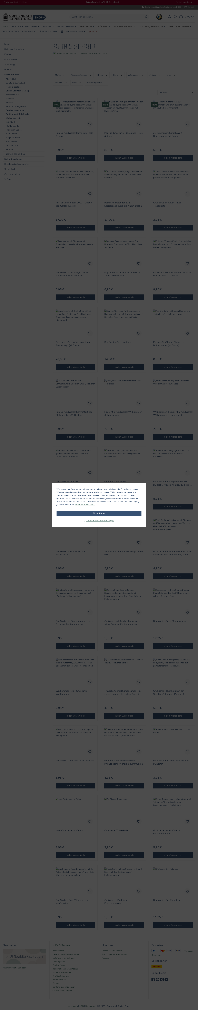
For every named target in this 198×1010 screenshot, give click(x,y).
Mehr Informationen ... (85, 504)
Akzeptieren (99, 513)
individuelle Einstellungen (100, 520)
